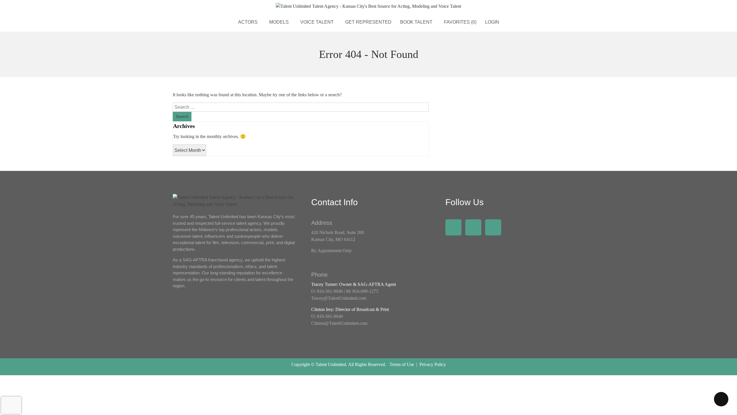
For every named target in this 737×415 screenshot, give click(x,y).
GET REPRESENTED (368, 22)
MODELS (279, 22)
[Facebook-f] (453, 227)
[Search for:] (301, 107)
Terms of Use (402, 364)
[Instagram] (473, 227)
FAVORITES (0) (460, 22)
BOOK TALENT (416, 22)
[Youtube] (493, 227)
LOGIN (492, 22)
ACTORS (248, 22)
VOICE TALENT (317, 22)
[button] (249, 22)
